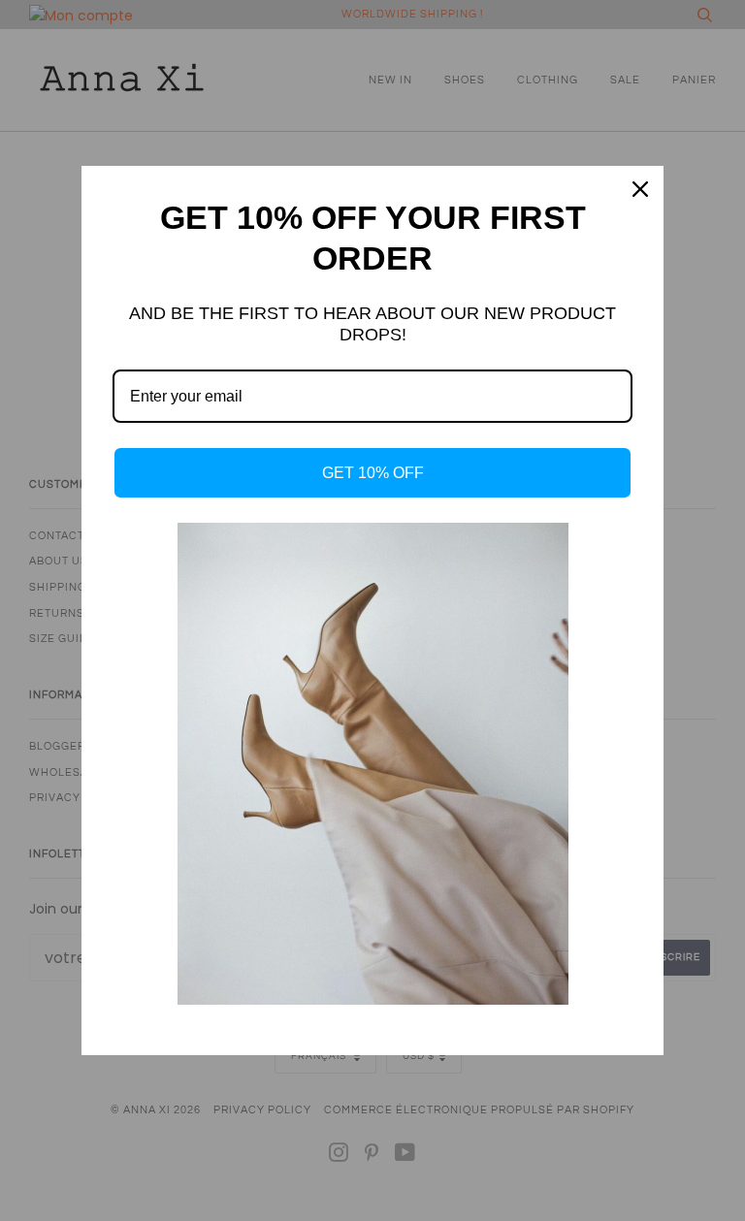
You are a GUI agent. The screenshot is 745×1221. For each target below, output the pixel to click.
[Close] (640, 189)
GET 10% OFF (373, 473)
